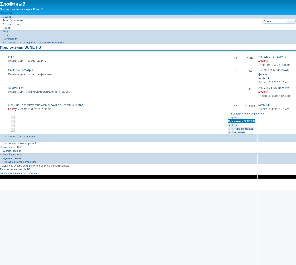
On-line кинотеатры (20, 70)
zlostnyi (263, 60)
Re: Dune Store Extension (274, 87)
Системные (15, 87)
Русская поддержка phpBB (15, 169)
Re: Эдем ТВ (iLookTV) (273, 56)
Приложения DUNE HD (20, 47)
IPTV (11, 56)
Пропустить (6, 13)
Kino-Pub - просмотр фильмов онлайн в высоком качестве (45, 105)
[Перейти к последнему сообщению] (271, 105)
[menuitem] (11, 20)
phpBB (26, 165)
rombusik (264, 78)
